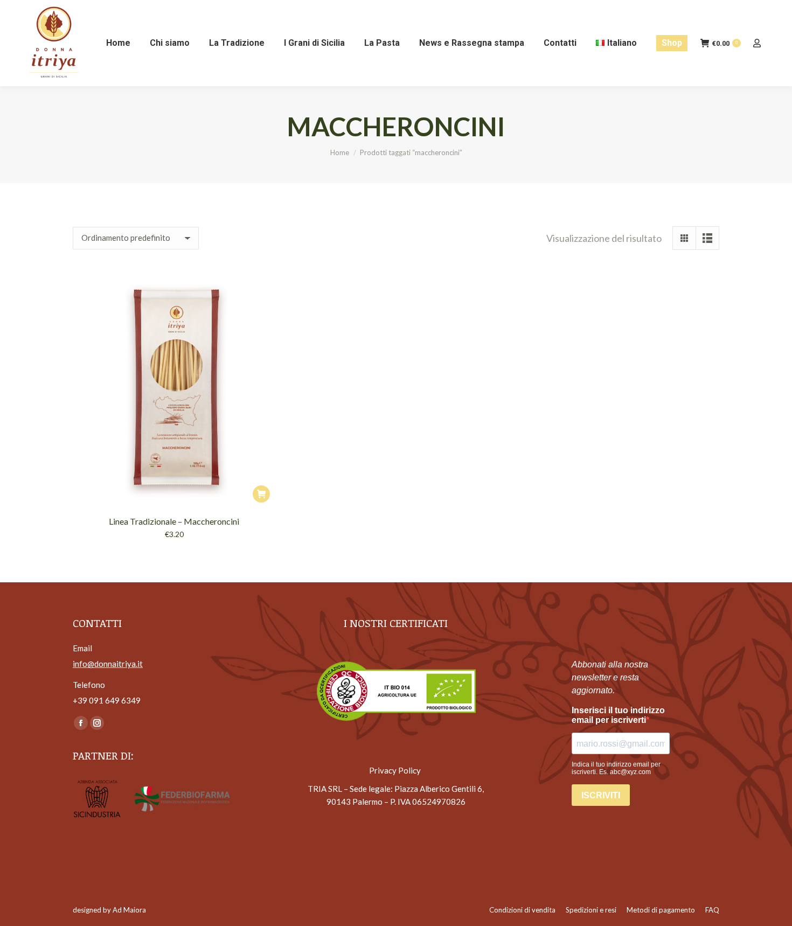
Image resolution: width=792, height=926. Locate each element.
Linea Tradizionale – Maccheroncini (174, 521)
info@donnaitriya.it (108, 664)
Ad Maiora (129, 910)
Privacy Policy (395, 770)
